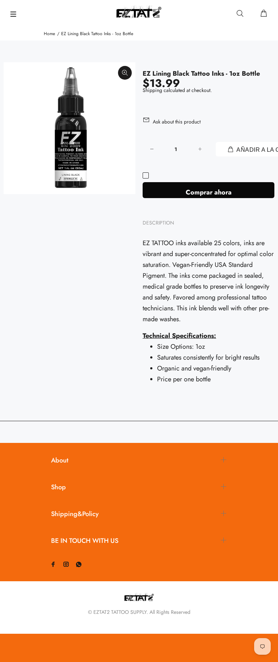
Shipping (152, 90)
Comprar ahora (209, 192)
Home (49, 33)
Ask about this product (177, 121)
